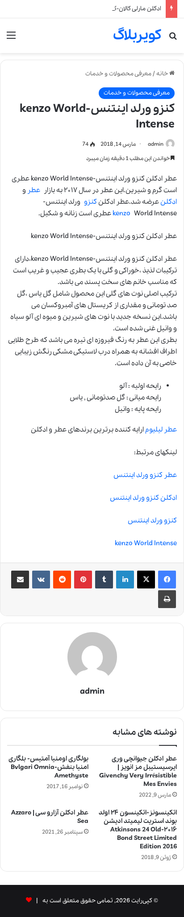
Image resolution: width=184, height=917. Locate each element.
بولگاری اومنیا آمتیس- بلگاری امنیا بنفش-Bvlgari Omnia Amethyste (48, 767)
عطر (33, 190)
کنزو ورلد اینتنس (152, 521)
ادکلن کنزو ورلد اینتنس (143, 498)
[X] (146, 579)
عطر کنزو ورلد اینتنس (145, 475)
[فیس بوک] (167, 579)
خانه (162, 74)
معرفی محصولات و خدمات (118, 74)
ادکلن (168, 202)
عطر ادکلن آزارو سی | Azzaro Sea (49, 817)
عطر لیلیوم (161, 430)
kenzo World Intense (146, 543)
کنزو (90, 202)
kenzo (121, 213)
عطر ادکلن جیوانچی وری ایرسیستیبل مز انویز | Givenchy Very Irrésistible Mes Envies (138, 771)
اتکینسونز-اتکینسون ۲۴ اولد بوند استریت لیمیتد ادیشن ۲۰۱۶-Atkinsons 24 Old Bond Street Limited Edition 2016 (138, 829)
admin (155, 144)
